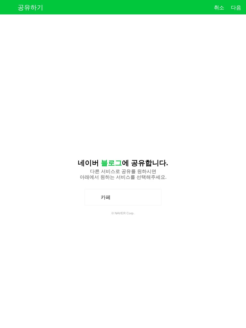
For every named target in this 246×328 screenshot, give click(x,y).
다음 (236, 7)
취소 (219, 7)
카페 (108, 199)
